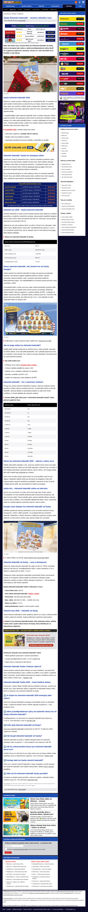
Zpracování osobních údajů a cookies (42, 909)
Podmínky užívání (27, 909)
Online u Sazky (33, 594)
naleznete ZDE (32, 780)
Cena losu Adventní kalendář (13, 729)
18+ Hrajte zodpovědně (57, 909)
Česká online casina (66, 185)
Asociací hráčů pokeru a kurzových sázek (12, 895)
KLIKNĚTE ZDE (10, 130)
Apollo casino (65, 151)
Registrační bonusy (66, 164)
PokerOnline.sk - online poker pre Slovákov (42, 886)
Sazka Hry (64, 148)
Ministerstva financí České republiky (65, 891)
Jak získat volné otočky (67, 177)
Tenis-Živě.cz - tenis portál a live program (16, 874)
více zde (33, 785)
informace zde (33, 900)
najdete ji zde (27, 678)
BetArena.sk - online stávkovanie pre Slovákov (17, 879)
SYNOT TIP (64, 140)
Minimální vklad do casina (68, 219)
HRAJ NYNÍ (51, 32)
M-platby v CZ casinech (67, 224)
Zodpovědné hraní (68, 893)
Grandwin (64, 153)
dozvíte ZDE (31, 721)
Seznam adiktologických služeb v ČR (35, 905)
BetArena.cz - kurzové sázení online (15, 864)
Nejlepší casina (35, 9)
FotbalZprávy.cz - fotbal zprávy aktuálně (16, 869)
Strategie (20, 9)
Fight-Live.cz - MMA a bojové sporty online (16, 866)
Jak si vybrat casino (66, 203)
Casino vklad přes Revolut (68, 229)
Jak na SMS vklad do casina (68, 222)
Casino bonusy (27, 9)
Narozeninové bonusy (67, 166)
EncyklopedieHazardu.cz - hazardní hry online (43, 864)
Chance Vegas (65, 143)
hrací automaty (20, 472)
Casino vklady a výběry (67, 217)
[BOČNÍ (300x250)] (71, 122)
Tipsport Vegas (65, 133)
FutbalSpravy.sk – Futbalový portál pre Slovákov (18, 886)
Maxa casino (65, 145)
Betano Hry (64, 135)
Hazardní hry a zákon (67, 193)
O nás (4, 909)
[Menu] (83, 2)
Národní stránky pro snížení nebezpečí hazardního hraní (65, 905)
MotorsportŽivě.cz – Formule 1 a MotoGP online (18, 876)
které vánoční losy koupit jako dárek (36, 558)
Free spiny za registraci (67, 172)
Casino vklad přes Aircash (68, 232)
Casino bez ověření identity (68, 206)
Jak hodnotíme (45, 9)
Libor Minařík (22, 20)
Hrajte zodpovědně (6, 783)
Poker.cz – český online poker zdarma (41, 874)
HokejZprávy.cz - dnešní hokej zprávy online (17, 871)
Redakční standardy (17, 909)
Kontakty (9, 909)
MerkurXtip (64, 156)
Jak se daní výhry (66, 195)
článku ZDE (49, 756)
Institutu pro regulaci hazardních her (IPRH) (39, 893)
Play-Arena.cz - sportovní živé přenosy (41, 881)
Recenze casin (53, 9)
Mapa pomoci (48, 905)
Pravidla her (13, 9)
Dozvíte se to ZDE (45, 341)
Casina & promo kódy (67, 174)
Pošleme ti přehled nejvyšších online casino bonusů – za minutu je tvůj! (28, 843)
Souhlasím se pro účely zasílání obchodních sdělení (26, 849)
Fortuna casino (65, 138)
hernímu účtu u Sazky (29, 365)
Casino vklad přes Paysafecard (69, 227)
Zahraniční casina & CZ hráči (68, 190)
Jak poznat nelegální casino (68, 208)
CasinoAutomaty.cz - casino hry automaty (41, 869)
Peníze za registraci (66, 169)
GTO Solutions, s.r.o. (70, 909)
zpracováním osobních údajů (20, 849)
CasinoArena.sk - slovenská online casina (42, 883)
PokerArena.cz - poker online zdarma (41, 871)
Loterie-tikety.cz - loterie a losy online (40, 866)
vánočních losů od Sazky (36, 167)
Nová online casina (66, 187)
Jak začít (6, 9)
